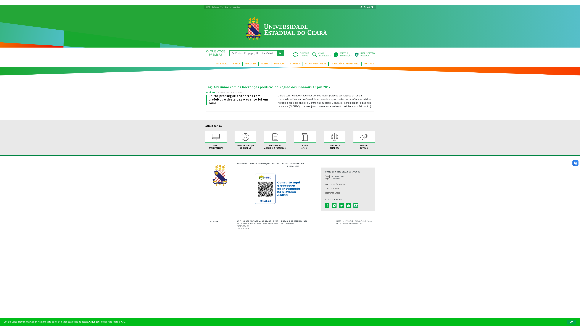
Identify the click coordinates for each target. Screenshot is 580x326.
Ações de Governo (364, 147)
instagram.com (334, 205)
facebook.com (327, 205)
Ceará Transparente (216, 147)
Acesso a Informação (335, 184)
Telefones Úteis (332, 192)
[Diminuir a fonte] (365, 7)
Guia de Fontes (332, 188)
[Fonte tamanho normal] (361, 7)
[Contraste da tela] (372, 7)
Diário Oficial (305, 147)
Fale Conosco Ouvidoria (337, 177)
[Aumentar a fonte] (368, 7)
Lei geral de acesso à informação (275, 147)
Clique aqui (94, 322)
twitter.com (341, 205)
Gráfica (275, 164)
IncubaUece (242, 164)
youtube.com (348, 205)
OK (571, 322)
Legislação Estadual (334, 147)
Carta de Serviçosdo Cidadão (245, 147)
